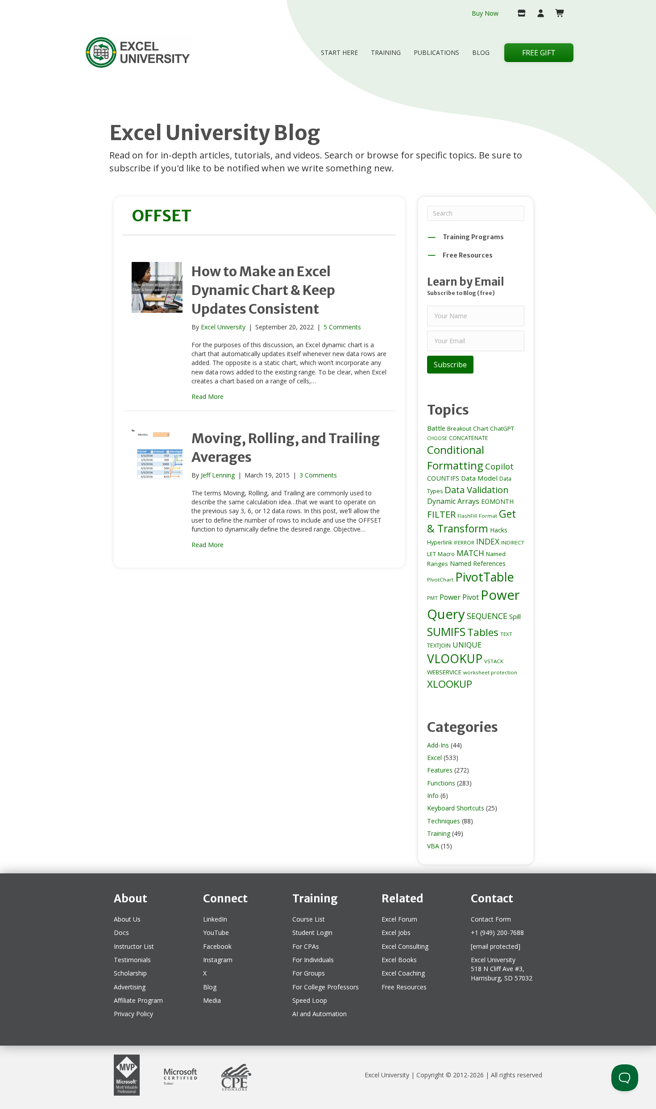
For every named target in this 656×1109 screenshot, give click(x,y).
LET (431, 554)
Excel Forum (399, 919)
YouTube (216, 932)
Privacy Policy (133, 1013)
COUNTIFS (443, 478)
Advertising (129, 987)
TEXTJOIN (439, 645)
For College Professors (325, 987)
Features (440, 770)
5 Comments (342, 327)
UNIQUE (467, 645)
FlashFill (467, 515)
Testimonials (132, 959)
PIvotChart (440, 579)
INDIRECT (512, 542)
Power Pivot (459, 597)
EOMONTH (497, 501)
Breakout (459, 428)
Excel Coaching (403, 973)
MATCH (470, 553)
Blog (481, 52)
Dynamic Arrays (453, 501)
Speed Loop (309, 1000)
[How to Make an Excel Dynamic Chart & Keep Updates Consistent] (157, 286)
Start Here (339, 52)
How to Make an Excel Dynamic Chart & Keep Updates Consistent (263, 290)
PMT (432, 597)
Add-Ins (438, 745)
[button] (450, 365)
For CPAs (305, 946)
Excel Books (399, 959)
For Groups (308, 973)
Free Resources (404, 987)
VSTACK (493, 661)
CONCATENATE (468, 438)
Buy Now (485, 13)
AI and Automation (319, 1013)
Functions (441, 783)
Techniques (443, 821)
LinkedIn (215, 919)
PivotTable (484, 577)
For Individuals (313, 959)
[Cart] (556, 14)
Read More (207, 396)
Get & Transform (471, 521)
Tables (482, 632)
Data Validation (476, 489)
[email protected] (495, 946)
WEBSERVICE (444, 672)
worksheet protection (490, 672)
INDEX (487, 541)
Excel (434, 757)
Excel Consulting (405, 946)
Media (212, 1000)
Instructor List (134, 946)
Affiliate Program (138, 1000)
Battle (436, 428)
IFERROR (464, 542)
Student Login (312, 932)
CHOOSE (437, 438)
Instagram (218, 959)
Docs (121, 932)
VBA (433, 846)
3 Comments (318, 475)
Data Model (479, 478)
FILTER (441, 514)
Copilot (499, 466)
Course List (308, 919)
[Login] (537, 14)
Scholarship (130, 973)
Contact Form (491, 919)
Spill (515, 616)
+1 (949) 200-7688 (497, 932)
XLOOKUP (449, 683)
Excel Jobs (396, 932)
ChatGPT (502, 428)
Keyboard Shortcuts (455, 808)
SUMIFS (446, 631)
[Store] (517, 14)
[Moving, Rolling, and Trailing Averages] (157, 453)
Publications (436, 52)
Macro (446, 554)
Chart (480, 428)
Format (488, 515)
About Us (127, 919)
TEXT (506, 634)
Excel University (387, 1075)
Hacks (498, 530)
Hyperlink (439, 542)
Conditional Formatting (455, 457)
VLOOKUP (454, 659)
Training (386, 52)
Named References (478, 563)
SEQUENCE (487, 616)
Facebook (217, 946)
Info (433, 795)
